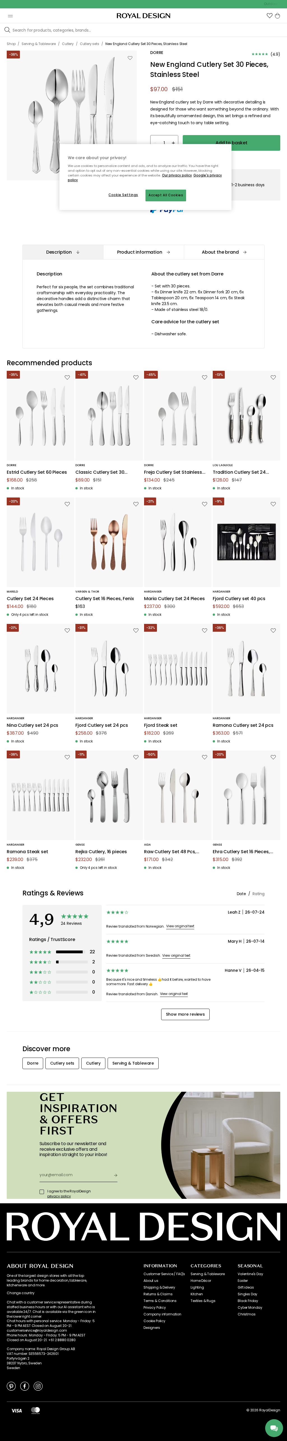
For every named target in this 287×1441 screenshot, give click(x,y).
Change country (20, 1293)
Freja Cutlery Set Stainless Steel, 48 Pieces (173, 472)
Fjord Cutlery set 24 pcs (101, 725)
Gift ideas (246, 1287)
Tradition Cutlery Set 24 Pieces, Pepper (239, 472)
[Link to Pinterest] (11, 1385)
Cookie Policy (154, 1321)
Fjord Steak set (160, 725)
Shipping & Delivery (159, 1287)
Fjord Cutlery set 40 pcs (239, 598)
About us (151, 1280)
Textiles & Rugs (203, 1301)
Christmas (247, 1314)
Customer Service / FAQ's (164, 1274)
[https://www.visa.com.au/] (16, 1410)
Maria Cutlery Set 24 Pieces (174, 598)
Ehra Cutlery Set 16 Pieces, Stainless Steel (241, 852)
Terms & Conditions (160, 1301)
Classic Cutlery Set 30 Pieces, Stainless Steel (99, 472)
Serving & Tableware (208, 1274)
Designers (152, 1327)
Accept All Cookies (166, 195)
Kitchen (197, 1294)
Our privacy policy (177, 175)
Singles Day (247, 1294)
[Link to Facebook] (24, 1385)
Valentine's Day (250, 1274)
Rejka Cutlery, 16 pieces (101, 852)
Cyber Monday (250, 1307)
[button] (269, 15)
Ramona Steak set (27, 852)
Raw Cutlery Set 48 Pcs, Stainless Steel (170, 852)
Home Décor (201, 1280)
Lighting (197, 1287)
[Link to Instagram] (38, 1385)
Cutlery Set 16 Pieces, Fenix (104, 598)
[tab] (62, 252)
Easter (243, 1280)
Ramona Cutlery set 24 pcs (243, 725)
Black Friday (248, 1301)
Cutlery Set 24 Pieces (30, 598)
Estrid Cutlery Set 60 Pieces (37, 472)
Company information (162, 1314)
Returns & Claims (158, 1294)
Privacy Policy (155, 1307)
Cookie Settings (123, 195)
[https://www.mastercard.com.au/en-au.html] (35, 1410)
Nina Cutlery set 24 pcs (32, 725)
